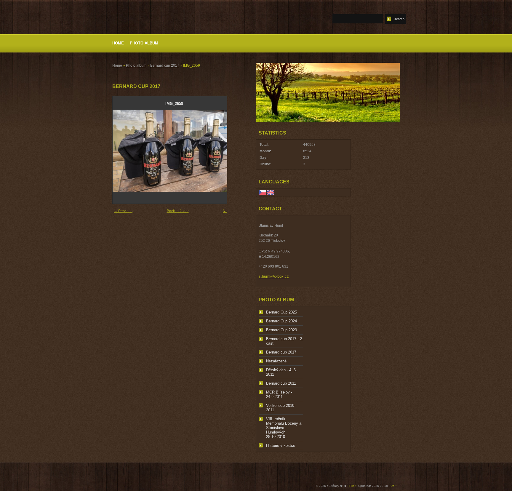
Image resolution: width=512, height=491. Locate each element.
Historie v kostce (280, 445)
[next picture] (226, 151)
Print (352, 485)
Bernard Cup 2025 (281, 312)
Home (118, 43)
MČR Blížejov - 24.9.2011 (279, 394)
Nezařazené (276, 361)
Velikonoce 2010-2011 (280, 407)
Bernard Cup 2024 (281, 321)
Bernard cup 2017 (164, 65)
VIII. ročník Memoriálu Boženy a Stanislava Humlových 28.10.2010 (283, 428)
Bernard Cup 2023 (281, 330)
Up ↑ (394, 485)
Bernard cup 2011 (281, 383)
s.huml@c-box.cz (274, 276)
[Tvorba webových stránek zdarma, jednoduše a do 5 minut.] (345, 486)
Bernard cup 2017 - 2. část (284, 341)
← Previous (123, 211)
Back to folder (178, 211)
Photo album (144, 43)
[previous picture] (122, 151)
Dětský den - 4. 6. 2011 (281, 372)
